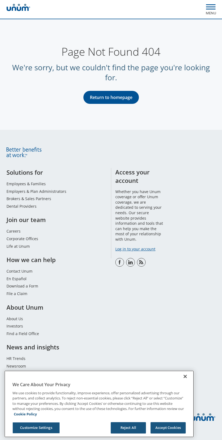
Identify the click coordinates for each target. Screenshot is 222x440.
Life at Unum (18, 246)
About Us (14, 318)
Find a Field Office (22, 333)
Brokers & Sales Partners (28, 198)
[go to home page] (18, 8)
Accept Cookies (168, 427)
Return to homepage (111, 97)
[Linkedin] (130, 262)
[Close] (185, 376)
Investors (14, 326)
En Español (16, 278)
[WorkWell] (141, 262)
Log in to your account (135, 249)
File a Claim (16, 293)
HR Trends (15, 358)
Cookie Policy (25, 414)
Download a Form (22, 286)
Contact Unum (19, 271)
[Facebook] (119, 262)
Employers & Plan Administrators (36, 191)
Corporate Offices (22, 238)
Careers (13, 231)
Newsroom (16, 366)
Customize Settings (36, 427)
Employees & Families (26, 183)
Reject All (128, 427)
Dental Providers (21, 206)
